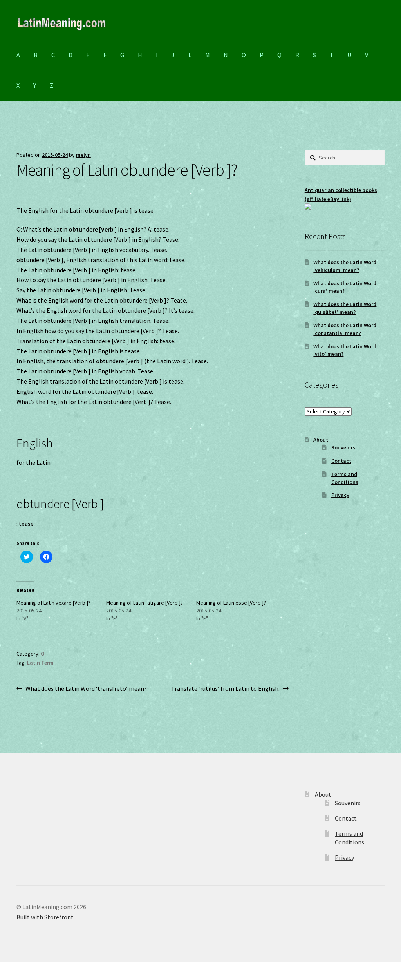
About (320, 439)
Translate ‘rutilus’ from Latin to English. (225, 689)
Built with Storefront (45, 917)
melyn (83, 154)
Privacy (340, 494)
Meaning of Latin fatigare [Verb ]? (144, 602)
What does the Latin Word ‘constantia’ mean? (344, 329)
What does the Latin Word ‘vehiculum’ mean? (344, 266)
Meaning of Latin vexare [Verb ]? (53, 602)
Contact (341, 460)
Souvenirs (343, 447)
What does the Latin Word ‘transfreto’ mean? (86, 689)
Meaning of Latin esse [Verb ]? (231, 602)
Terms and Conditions (344, 478)
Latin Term (40, 662)
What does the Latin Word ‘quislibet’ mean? (344, 308)
